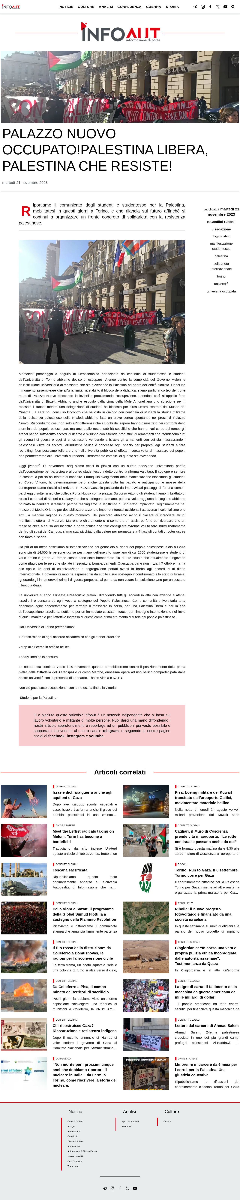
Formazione (74, 1146)
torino (221, 276)
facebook (56, 736)
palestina (221, 256)
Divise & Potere (65, 825)
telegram (111, 731)
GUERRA (153, 7)
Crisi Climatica (75, 1161)
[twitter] (218, 6)
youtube (96, 736)
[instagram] (203, 6)
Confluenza (185, 903)
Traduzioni (73, 1166)
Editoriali (126, 1126)
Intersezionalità (75, 1156)
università (221, 284)
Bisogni (182, 864)
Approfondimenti (130, 1121)
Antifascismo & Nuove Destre (82, 1151)
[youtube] (225, 6)
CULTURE (86, 7)
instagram (76, 736)
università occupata (221, 291)
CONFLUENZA (129, 7)
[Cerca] (233, 6)
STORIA (172, 7)
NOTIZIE (66, 7)
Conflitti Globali (223, 222)
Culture (167, 1121)
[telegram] (195, 6)
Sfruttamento (74, 1131)
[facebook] (210, 6)
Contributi (72, 1136)
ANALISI (106, 7)
